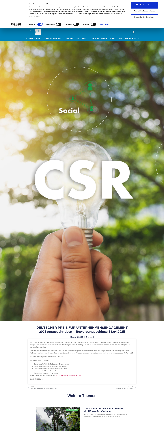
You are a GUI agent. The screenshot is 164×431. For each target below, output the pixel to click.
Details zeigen (104, 24)
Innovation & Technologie (52, 38)
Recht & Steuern (81, 38)
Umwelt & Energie (116, 38)
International (68, 38)
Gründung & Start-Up (132, 38)
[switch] (58, 24)
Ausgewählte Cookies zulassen (144, 11)
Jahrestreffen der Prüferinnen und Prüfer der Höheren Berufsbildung (104, 409)
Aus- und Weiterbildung (33, 38)
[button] (133, 32)
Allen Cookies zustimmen (144, 5)
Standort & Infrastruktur (99, 38)
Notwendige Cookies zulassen (144, 17)
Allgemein (91, 337)
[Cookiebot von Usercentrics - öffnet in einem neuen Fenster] (16, 24)
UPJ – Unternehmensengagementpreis (68, 375)
